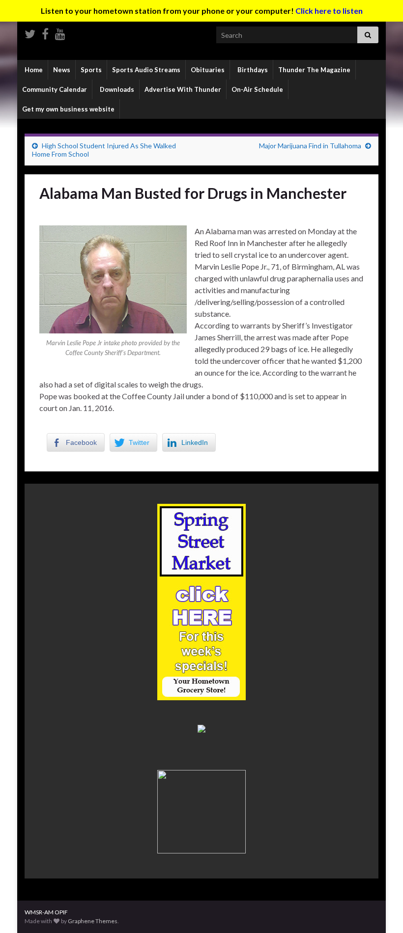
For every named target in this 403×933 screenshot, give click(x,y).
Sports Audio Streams (146, 70)
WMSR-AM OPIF (46, 912)
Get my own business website (68, 109)
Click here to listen (329, 10)
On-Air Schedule (257, 89)
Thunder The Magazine (314, 70)
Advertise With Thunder (182, 89)
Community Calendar (54, 89)
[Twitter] (30, 32)
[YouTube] (60, 32)
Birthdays (252, 70)
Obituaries (208, 70)
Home (33, 70)
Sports (91, 70)
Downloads (116, 89)
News (61, 70)
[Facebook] (45, 32)
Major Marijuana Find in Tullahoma (310, 145)
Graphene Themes (92, 921)
